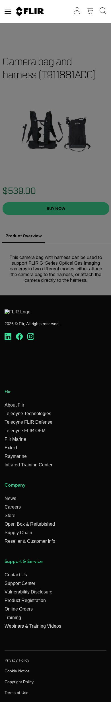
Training (13, 617)
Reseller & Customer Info (30, 541)
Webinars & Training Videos (33, 626)
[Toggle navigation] (8, 11)
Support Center (20, 583)
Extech (11, 447)
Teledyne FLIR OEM (25, 430)
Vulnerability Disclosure (28, 591)
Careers (13, 507)
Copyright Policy (19, 681)
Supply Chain (18, 532)
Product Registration (25, 600)
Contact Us (16, 574)
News (10, 498)
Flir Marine (15, 439)
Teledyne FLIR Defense (28, 422)
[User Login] (74, 11)
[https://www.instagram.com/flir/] (30, 337)
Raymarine (16, 456)
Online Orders (19, 609)
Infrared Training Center (28, 464)
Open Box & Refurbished (30, 524)
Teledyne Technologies (28, 413)
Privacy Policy (17, 660)
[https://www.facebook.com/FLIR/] (19, 337)
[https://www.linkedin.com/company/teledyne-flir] (8, 337)
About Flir (14, 405)
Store (10, 515)
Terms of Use (16, 692)
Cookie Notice (17, 671)
